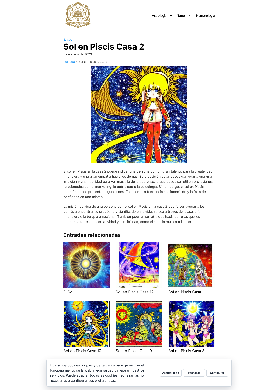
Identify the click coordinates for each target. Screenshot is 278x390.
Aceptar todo (170, 372)
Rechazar (194, 372)
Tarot (181, 16)
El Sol (67, 39)
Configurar (217, 372)
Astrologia (159, 16)
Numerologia (205, 16)
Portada (69, 62)
